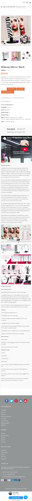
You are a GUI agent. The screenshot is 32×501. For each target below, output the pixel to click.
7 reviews (9, 70)
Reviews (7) (21, 129)
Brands (3, 433)
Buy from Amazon (8, 92)
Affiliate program (5, 423)
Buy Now (20, 89)
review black (28, 119)
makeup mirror (13, 117)
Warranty (3, 418)
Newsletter (3, 459)
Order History (4, 452)
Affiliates (3, 437)
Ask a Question (6, 101)
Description (11, 129)
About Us (3, 412)
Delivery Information (6, 416)
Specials (3, 439)
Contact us (4, 410)
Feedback (3, 425)
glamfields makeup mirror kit (17, 119)
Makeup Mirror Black (21, 6)
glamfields (6, 117)
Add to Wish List (7, 97)
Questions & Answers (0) (16, 132)
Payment (3, 414)
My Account (4, 450)
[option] (6, 56)
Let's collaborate (16, 497)
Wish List (3, 456)
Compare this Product (19, 97)
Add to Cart (11, 89)
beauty (7, 119)
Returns (3, 454)
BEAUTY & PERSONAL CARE (9, 6)
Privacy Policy (4, 421)
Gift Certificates (5, 435)
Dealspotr (18, 500)
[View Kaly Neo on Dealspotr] (10, 493)
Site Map (3, 442)
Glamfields (7, 109)
